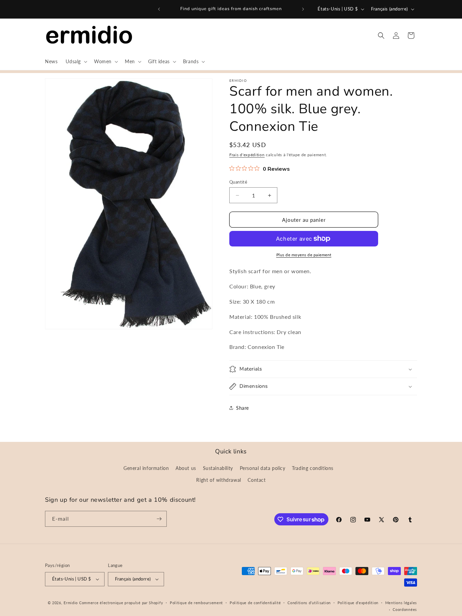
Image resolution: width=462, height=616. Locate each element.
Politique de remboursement (196, 602)
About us (186, 468)
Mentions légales (401, 602)
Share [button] (242, 408)
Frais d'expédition (247, 154)
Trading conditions (312, 468)
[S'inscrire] (159, 519)
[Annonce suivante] (303, 9)
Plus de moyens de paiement (303, 254)
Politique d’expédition (358, 602)
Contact (256, 480)
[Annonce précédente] (159, 9)
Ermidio (71, 602)
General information (146, 468)
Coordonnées (405, 609)
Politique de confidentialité (255, 602)
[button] (76, 61)
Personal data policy (262, 468)
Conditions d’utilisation (309, 602)
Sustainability (218, 468)
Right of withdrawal (218, 480)
